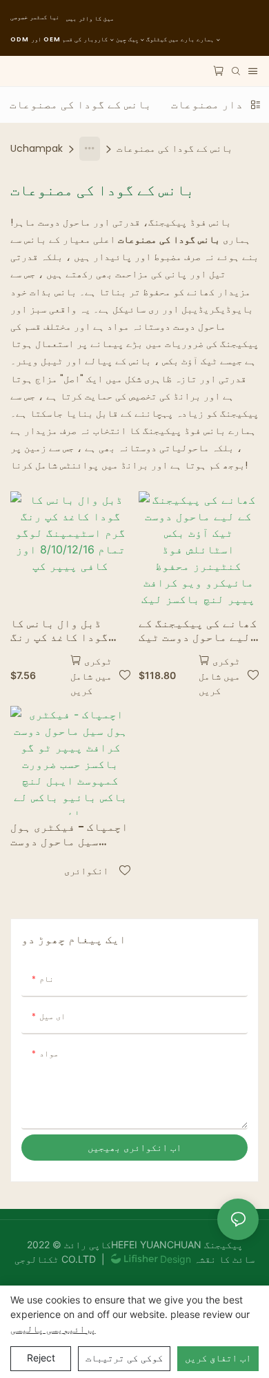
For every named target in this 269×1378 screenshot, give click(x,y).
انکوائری (86, 870)
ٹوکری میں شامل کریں (91, 675)
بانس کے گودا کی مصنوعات (174, 148)
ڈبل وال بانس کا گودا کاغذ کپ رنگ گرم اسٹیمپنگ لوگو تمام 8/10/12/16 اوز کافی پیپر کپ (65, 631)
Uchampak (36, 148)
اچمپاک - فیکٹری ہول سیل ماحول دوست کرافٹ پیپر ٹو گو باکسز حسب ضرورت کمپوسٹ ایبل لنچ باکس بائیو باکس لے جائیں (69, 834)
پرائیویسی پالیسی (53, 1329)
